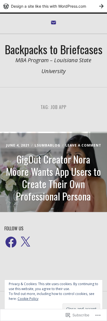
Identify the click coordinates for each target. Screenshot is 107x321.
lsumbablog (47, 145)
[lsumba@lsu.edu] (53, 24)
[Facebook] (11, 242)
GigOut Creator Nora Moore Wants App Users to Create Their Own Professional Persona (53, 177)
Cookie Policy (28, 298)
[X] (25, 242)
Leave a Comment (83, 145)
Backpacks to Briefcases (53, 49)
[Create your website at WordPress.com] (53, 6)
